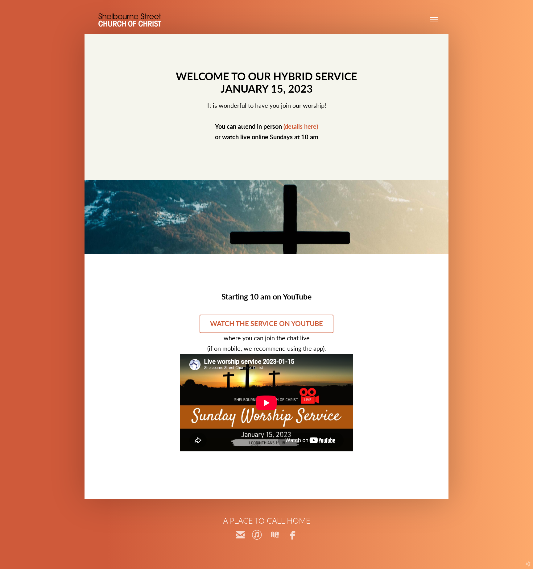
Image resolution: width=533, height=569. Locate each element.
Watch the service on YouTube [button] (266, 323)
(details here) (300, 127)
